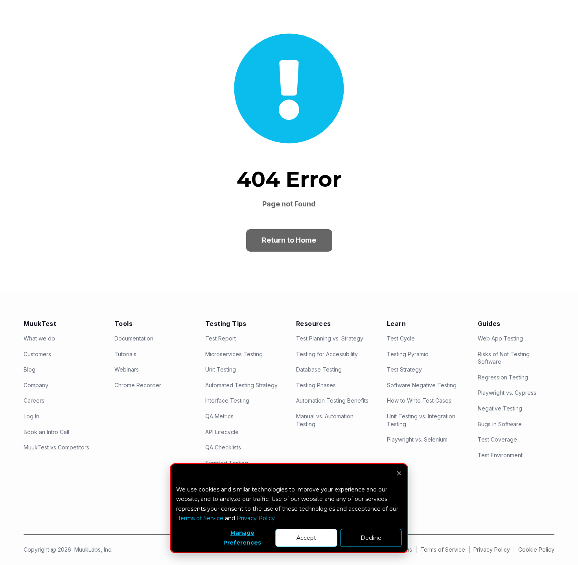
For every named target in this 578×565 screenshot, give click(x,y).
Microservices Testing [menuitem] (234, 354)
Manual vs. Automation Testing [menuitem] (324, 420)
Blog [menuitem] (29, 369)
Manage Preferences (242, 537)
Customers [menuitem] (37, 354)
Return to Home (289, 240)
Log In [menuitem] (31, 416)
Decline (371, 537)
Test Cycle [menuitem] (401, 338)
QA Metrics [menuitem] (219, 416)
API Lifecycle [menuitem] (222, 432)
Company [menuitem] (36, 385)
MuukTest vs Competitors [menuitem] (56, 447)
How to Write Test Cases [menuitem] (419, 400)
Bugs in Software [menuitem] (500, 424)
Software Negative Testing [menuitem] (422, 385)
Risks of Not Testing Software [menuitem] (504, 358)
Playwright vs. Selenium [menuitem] (417, 439)
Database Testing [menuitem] (319, 369)
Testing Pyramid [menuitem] (408, 354)
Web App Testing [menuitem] (500, 338)
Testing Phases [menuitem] (316, 385)
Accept (306, 537)
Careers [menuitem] (34, 400)
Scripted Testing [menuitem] (226, 463)
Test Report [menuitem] (220, 338)
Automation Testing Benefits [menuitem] (332, 400)
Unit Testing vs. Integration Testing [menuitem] (421, 420)
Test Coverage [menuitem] (497, 439)
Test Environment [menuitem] (500, 455)
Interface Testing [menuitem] (227, 400)
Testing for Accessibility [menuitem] (327, 354)
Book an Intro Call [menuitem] (46, 432)
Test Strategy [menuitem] (404, 369)
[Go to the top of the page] (561, 544)
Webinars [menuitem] (126, 369)
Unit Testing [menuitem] (220, 369)
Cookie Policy (536, 549)
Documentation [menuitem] (133, 338)
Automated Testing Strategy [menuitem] (241, 385)
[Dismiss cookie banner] (399, 474)
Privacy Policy (492, 549)
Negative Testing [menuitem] (500, 408)
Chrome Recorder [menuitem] (137, 385)
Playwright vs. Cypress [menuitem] (507, 392)
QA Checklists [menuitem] (223, 447)
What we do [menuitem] (39, 338)
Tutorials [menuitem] (125, 354)
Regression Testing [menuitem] (503, 377)
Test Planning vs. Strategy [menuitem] (329, 338)
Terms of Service (442, 549)
